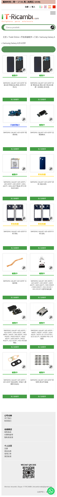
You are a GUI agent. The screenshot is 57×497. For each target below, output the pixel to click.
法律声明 (40, 492)
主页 (5, 37)
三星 (36, 37)
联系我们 (7, 421)
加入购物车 (15, 99)
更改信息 (7, 451)
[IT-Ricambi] (20, 23)
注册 (26, 7)
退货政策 (7, 456)
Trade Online (13, 37)
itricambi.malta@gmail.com (42, 487)
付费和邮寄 (8, 435)
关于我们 (7, 418)
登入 (33, 7)
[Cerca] (52, 27)
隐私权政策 (8, 437)
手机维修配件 (26, 37)
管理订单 (7, 454)
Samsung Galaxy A (47, 37)
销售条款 (7, 432)
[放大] (24, 70)
